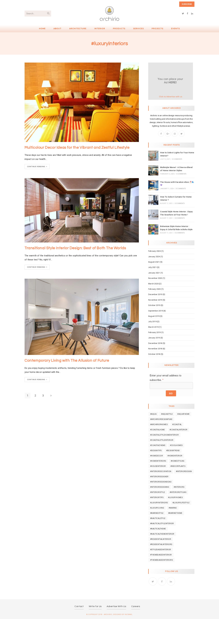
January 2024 (154, 256)
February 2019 (154, 332)
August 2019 (153, 316)
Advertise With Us (116, 606)
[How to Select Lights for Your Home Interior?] (153, 156)
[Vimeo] (47, 4)
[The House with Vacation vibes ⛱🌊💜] (153, 185)
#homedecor (156, 456)
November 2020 (155, 278)
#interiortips (156, 497)
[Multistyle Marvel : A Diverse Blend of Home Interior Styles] (153, 170)
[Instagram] (40, 4)
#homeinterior (174, 456)
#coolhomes (176, 445)
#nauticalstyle (158, 518)
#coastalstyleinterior (161, 440)
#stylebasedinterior (160, 550)
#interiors (179, 487)
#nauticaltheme (158, 529)
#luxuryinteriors (159, 503)
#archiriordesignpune (161, 419)
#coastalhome (157, 430)
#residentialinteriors (161, 544)
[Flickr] (43, 4)
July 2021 (152, 267)
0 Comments (177, 159)
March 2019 (153, 327)
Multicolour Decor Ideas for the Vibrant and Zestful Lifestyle (77, 147)
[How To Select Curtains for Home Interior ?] (153, 200)
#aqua (153, 414)
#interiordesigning (159, 487)
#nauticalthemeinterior (162, 534)
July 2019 (152, 321)
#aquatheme (183, 414)
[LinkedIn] (171, 581)
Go (171, 393)
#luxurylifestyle (181, 503)
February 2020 (154, 289)
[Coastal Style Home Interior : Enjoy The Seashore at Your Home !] (153, 215)
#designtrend (173, 451)
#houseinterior (158, 466)
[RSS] (50, 4)
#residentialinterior (160, 539)
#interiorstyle (157, 492)
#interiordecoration (160, 471)
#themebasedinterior (161, 555)
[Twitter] (26, 4)
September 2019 (155, 311)
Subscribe (187, 4)
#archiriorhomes (159, 424)
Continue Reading (36, 167)
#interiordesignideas (160, 482)
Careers (135, 606)
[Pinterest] (36, 4)
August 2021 (153, 262)
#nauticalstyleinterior (162, 523)
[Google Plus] (32, 4)
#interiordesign (184, 471)
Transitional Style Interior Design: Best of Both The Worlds (75, 248)
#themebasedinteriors (161, 560)
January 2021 (154, 273)
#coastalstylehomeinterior (164, 435)
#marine (173, 508)
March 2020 (153, 284)
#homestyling (177, 461)
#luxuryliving (157, 508)
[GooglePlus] (168, 134)
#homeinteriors (158, 461)
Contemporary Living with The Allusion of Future (67, 360)
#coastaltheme (157, 445)
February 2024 (154, 251)
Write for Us (95, 606)
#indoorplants (177, 466)
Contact (79, 606)
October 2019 (154, 305)
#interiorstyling (178, 492)
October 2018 (154, 354)
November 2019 (155, 300)
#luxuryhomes (175, 497)
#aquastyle (167, 414)
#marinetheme (175, 513)
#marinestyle (157, 513)
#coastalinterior (178, 430)
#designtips (155, 451)
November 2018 (155, 348)
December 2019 (155, 294)
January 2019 (154, 338)
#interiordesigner (159, 477)
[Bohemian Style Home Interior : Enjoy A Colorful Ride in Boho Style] (153, 229)
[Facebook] (28, 4)
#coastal (177, 424)
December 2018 (155, 343)
